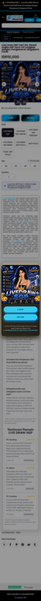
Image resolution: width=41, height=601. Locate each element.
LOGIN (20, 309)
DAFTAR (20, 317)
